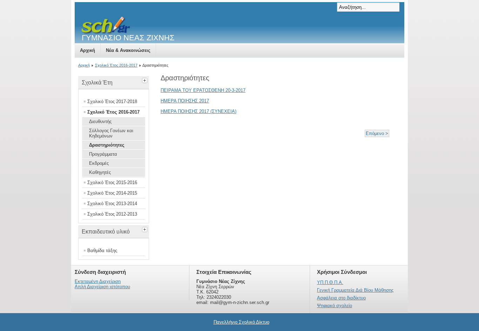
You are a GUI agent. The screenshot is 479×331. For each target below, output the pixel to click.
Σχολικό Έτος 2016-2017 (116, 65)
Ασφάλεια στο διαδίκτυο (341, 297)
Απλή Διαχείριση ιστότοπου (102, 286)
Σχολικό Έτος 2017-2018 (112, 101)
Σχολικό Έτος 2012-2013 (112, 214)
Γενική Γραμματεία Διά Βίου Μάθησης (355, 290)
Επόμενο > (377, 133)
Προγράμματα (103, 154)
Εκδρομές (99, 163)
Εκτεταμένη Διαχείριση (98, 281)
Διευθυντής (100, 121)
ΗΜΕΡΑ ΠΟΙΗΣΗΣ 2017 (185, 100)
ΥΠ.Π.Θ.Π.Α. (330, 282)
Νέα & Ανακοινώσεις (128, 50)
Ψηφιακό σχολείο (334, 305)
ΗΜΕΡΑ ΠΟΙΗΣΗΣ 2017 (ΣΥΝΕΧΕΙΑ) (198, 111)
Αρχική (87, 50)
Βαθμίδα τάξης (102, 250)
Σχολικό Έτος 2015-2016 (112, 182)
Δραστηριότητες (106, 145)
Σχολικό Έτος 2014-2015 (112, 193)
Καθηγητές (100, 172)
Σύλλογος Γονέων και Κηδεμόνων (111, 133)
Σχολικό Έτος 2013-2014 (112, 203)
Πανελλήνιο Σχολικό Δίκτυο (241, 322)
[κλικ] (145, 79)
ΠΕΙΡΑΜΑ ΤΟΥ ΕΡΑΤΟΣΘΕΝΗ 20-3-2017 (203, 90)
